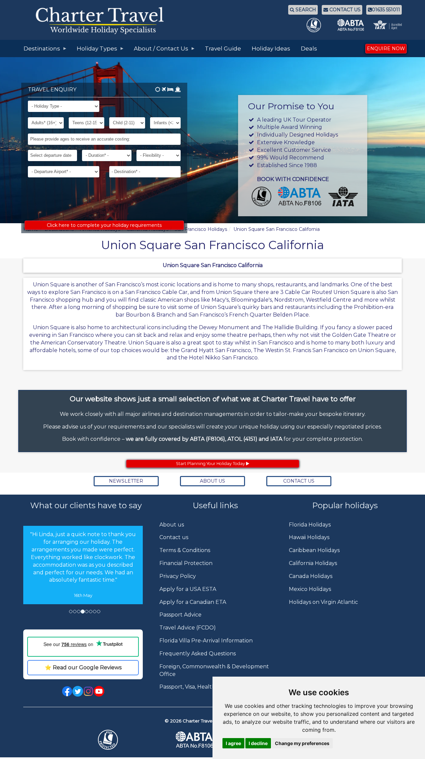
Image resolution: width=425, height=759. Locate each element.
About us (171, 525)
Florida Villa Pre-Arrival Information (206, 640)
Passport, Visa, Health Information (203, 687)
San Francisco (233, 350)
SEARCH (305, 10)
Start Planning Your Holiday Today (211, 463)
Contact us (173, 537)
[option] (83, 565)
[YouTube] (99, 691)
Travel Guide (223, 48)
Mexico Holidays (310, 589)
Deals (309, 48)
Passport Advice (180, 615)
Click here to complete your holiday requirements (104, 225)
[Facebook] (67, 691)
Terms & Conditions (184, 550)
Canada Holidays (310, 576)
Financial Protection (185, 563)
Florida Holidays (310, 525)
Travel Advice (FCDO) (187, 627)
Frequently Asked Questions (197, 653)
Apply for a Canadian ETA (192, 602)
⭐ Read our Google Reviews (83, 667)
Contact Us (298, 481)
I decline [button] (258, 743)
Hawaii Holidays (309, 537)
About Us (212, 481)
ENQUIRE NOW (386, 48)
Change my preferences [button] (302, 743)
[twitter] (77, 691)
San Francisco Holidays (201, 229)
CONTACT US (344, 10)
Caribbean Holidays (314, 550)
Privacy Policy (177, 576)
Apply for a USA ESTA (187, 589)
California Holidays (313, 563)
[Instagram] (88, 691)
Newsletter (126, 481)
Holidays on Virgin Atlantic (323, 602)
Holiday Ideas (271, 48)
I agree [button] (233, 743)
